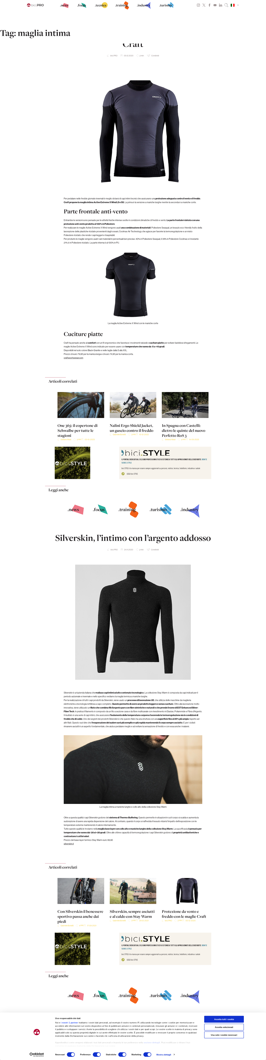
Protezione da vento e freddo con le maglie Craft (184, 914)
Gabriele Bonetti (119, 434)
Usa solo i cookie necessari (224, 1035)
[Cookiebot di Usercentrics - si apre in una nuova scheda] (37, 1055)
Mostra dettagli (163, 1054)
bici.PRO (113, 55)
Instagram (198, 5)
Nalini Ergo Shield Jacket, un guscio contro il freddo (131, 428)
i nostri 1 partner (69, 1022)
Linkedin (220, 5)
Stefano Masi (66, 439)
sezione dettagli (152, 1042)
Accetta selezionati (224, 1027)
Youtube (215, 5)
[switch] (97, 1054)
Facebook (209, 5)
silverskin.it (69, 843)
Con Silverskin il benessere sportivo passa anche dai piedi (80, 916)
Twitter (203, 5)
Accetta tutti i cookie (224, 1019)
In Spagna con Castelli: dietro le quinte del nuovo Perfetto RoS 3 (183, 430)
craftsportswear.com (73, 357)
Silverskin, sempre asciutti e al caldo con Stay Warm (132, 914)
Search (226, 5)
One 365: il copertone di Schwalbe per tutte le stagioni (77, 430)
